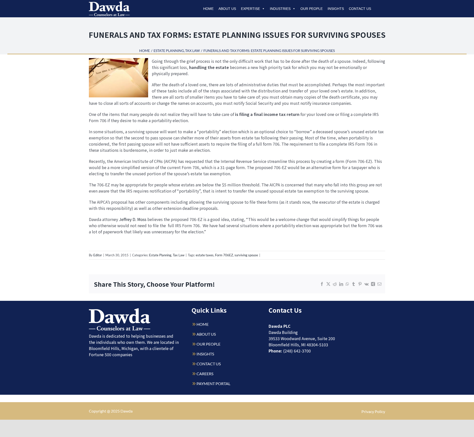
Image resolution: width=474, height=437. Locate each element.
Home (208, 9)
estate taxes (205, 255)
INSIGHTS (205, 353)
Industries (280, 9)
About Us (227, 9)
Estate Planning (160, 255)
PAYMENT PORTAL (213, 383)
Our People (311, 9)
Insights (336, 9)
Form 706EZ (224, 255)
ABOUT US (206, 334)
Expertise (250, 9)
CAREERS (205, 373)
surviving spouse (246, 255)
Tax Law (178, 255)
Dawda (126, 411)
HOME (203, 324)
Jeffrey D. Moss (133, 219)
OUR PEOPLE (208, 344)
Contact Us (360, 9)
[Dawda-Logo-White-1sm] (120, 310)
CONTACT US (209, 363)
